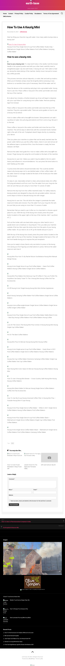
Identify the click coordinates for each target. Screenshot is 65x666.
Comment (12, 479)
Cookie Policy (29, 13)
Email (35, 489)
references (23, 32)
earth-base (32, 3)
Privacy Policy (19, 13)
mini (12, 443)
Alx (42, 658)
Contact (10, 13)
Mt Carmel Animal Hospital (12, 635)
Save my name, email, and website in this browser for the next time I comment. (31, 500)
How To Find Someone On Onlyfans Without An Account (19, 632)
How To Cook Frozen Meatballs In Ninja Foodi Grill (14, 466)
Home (5, 13)
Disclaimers (38, 13)
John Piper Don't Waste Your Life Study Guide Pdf (17, 638)
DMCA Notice (7, 16)
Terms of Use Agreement (51, 13)
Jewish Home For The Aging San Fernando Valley (30, 466)
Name (11, 489)
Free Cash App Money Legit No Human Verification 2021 (19, 644)
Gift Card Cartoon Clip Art (48, 465)
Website (11, 495)
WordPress (32, 658)
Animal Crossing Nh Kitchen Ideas (13, 641)
